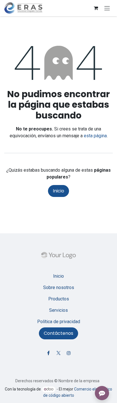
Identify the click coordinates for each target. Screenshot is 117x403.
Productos (58, 299)
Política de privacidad (58, 321)
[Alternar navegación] (107, 8)
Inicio (58, 191)
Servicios (58, 310)
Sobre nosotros (58, 287)
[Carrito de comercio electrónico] (95, 8)
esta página (95, 135)
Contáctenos (58, 333)
